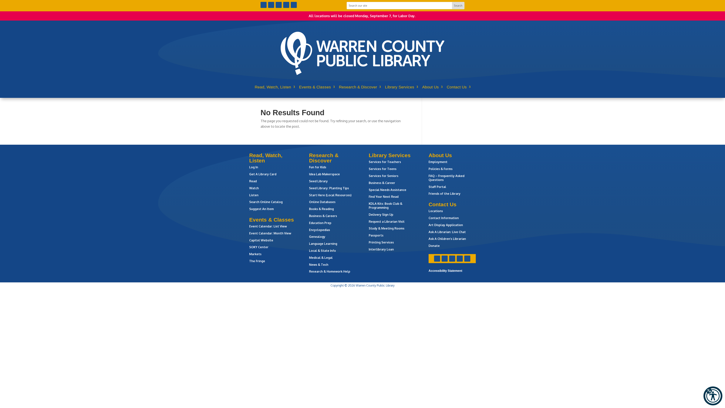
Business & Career (382, 183)
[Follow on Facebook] (264, 5)
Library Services (399, 87)
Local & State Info (322, 251)
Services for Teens (382, 169)
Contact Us (457, 87)
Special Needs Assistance (387, 190)
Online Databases (322, 202)
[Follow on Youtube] (286, 5)
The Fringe (257, 261)
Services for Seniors (383, 176)
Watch (254, 188)
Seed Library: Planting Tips (329, 188)
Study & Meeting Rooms (386, 228)
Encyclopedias (319, 230)
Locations (436, 211)
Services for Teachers (385, 162)
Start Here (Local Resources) (330, 195)
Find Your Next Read (384, 197)
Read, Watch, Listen (273, 87)
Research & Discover (358, 87)
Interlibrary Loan (381, 249)
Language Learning (323, 244)
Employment (438, 162)
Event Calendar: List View (268, 226)
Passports (376, 235)
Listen (253, 195)
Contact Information (444, 218)
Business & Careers (323, 216)
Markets (255, 254)
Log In (253, 167)
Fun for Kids (317, 167)
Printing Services (381, 242)
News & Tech (318, 265)
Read (253, 181)
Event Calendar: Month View (270, 233)
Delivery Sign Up (381, 214)
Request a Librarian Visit (387, 221)
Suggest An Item (261, 209)
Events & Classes (315, 87)
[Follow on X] (271, 5)
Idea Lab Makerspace (324, 174)
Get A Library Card (262, 174)
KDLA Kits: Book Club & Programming (385, 205)
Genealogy (317, 237)
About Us (430, 87)
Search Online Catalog (266, 202)
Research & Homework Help (329, 271)
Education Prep (320, 223)
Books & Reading (321, 209)
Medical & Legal (321, 258)
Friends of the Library (444, 194)
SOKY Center (258, 247)
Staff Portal (437, 187)
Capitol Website (261, 240)
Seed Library (318, 181)
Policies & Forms (441, 169)
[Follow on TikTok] (294, 5)
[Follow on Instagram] (279, 5)
